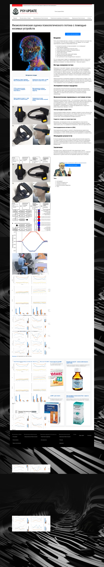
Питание (61, 439)
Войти (62, 11)
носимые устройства (61, 184)
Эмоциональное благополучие (40, 18)
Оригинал (14, 356)
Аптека (89, 18)
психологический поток (62, 182)
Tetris (57, 186)
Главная (15, 18)
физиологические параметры (63, 185)
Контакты (89, 435)
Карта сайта (81, 435)
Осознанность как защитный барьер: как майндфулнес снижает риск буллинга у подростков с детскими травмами (45, 5)
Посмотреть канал (72, 165)
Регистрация (58, 11)
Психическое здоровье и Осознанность (60, 18)
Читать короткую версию (73, 34)
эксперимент (59, 181)
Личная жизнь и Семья (25, 18)
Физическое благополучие (78, 18)
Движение (61, 443)
